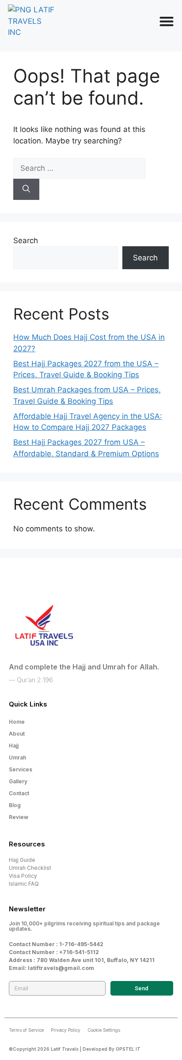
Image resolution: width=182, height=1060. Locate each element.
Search (25, 240)
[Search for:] (79, 168)
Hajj (14, 745)
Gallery (18, 781)
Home (17, 721)
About (17, 733)
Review (18, 817)
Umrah (17, 757)
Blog (15, 805)
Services (20, 769)
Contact (19, 793)
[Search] (26, 189)
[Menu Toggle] (166, 21)
